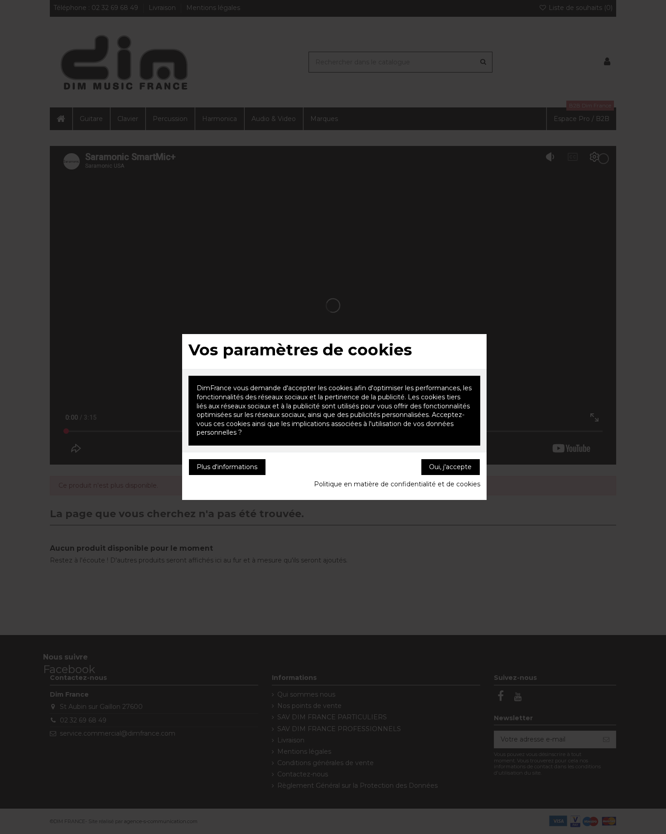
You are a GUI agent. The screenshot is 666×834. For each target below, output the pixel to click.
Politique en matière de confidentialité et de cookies (397, 484)
